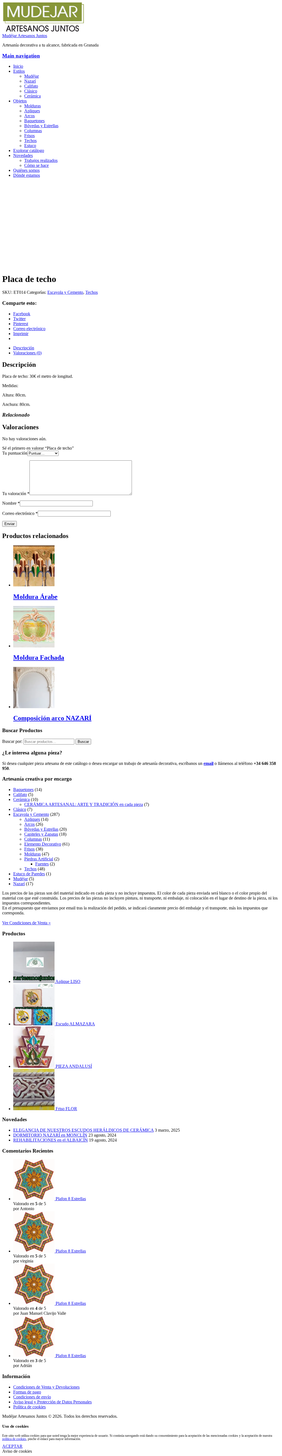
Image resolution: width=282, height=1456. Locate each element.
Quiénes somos (26, 170)
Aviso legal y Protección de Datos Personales (52, 1402)
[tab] (146, 348)
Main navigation (21, 56)
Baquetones (34, 120)
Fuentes (42, 864)
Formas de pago (27, 1392)
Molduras (32, 106)
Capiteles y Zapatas (41, 834)
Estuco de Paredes (29, 873)
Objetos (20, 101)
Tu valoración (15, 493)
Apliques (32, 110)
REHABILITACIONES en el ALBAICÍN (50, 1140)
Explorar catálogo (28, 150)
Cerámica (32, 96)
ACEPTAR (12, 1446)
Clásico (30, 91)
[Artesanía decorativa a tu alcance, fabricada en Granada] (43, 30)
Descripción (23, 348)
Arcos (29, 115)
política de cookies (14, 1439)
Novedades (23, 155)
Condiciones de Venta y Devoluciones (46, 1387)
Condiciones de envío (32, 1397)
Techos (30, 140)
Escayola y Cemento (65, 292)
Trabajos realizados (41, 160)
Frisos (29, 135)
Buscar (83, 742)
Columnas (33, 130)
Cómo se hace (36, 165)
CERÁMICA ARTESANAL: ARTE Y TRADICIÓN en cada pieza (83, 804)
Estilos (19, 71)
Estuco (30, 145)
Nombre (11, 503)
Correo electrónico (20, 513)
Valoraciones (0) (27, 353)
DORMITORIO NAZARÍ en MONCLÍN (50, 1135)
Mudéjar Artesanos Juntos (24, 35)
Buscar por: (12, 741)
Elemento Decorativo (42, 844)
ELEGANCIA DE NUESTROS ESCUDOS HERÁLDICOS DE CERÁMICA (83, 1130)
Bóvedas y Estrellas (41, 125)
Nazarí (30, 81)
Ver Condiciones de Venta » (26, 922)
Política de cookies (29, 1407)
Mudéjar (31, 76)
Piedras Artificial (38, 859)
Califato (31, 86)
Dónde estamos (26, 175)
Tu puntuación (14, 453)
